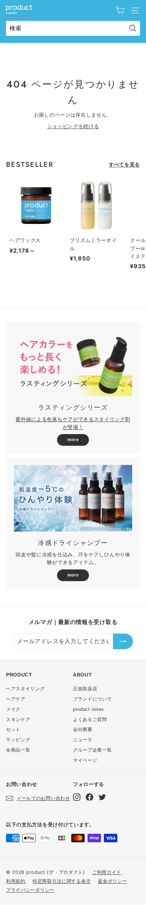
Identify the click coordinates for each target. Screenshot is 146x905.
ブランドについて (92, 699)
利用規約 (16, 881)
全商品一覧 (18, 750)
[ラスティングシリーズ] (73, 363)
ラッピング (18, 739)
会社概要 (82, 729)
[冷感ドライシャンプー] (73, 498)
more (73, 439)
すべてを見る (124, 164)
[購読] (123, 641)
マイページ (85, 760)
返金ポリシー (112, 881)
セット (13, 729)
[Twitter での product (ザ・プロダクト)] (102, 797)
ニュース (82, 739)
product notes (88, 709)
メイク (13, 709)
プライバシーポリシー (30, 890)
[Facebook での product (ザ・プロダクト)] (89, 797)
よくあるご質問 (90, 719)
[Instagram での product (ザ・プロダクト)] (76, 797)
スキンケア (18, 719)
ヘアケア (16, 699)
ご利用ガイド (106, 872)
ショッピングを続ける (73, 126)
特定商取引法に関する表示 (62, 881)
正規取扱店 (85, 688)
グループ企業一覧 (92, 750)
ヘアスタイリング (25, 688)
